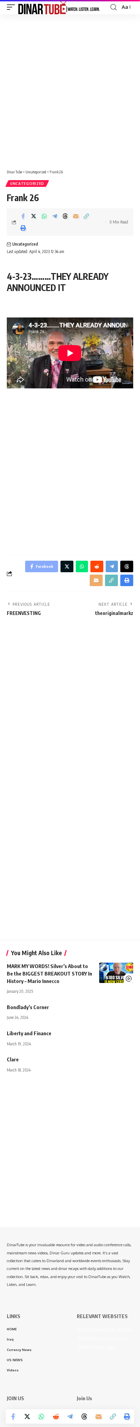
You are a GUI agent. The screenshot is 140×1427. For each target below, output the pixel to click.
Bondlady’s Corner (28, 1007)
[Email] (76, 216)
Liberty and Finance (29, 1033)
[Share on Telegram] (54, 216)
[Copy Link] (86, 216)
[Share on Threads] (65, 216)
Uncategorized (27, 183)
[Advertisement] (70, 89)
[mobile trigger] (12, 7)
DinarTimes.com (96, 1347)
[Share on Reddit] (56, 1416)
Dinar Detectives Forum (105, 1330)
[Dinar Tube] (59, 7)
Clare (13, 1059)
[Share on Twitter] (33, 216)
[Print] (23, 228)
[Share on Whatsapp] (44, 216)
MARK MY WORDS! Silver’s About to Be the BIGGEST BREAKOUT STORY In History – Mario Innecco (49, 973)
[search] (113, 7)
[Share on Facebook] (23, 216)
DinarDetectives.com (102, 1338)
